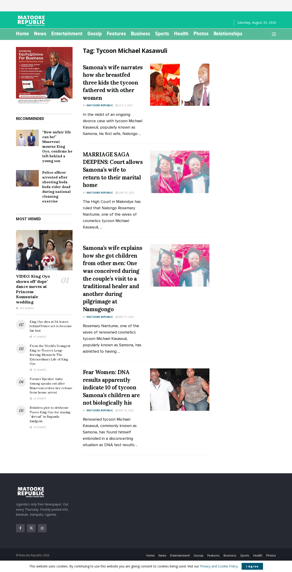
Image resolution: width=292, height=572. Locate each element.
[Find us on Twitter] (31, 528)
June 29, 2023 (125, 192)
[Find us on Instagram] (42, 528)
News (40, 33)
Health (181, 33)
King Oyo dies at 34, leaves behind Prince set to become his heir (51, 326)
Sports (162, 33)
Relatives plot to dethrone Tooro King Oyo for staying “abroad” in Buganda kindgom (50, 414)
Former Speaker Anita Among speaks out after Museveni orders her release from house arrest (51, 385)
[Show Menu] (274, 34)
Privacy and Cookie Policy (219, 566)
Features (116, 33)
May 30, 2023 (125, 410)
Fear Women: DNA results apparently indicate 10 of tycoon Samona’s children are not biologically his (111, 387)
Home (22, 33)
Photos (201, 33)
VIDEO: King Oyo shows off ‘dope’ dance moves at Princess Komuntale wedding (33, 289)
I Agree (252, 566)
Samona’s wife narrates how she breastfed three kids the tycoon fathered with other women (113, 82)
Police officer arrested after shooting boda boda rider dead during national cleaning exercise (56, 186)
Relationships (228, 33)
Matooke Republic (100, 105)
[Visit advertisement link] (44, 75)
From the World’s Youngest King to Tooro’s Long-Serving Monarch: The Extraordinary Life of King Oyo (50, 355)
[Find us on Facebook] (20, 528)
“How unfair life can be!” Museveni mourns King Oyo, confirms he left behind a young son (57, 146)
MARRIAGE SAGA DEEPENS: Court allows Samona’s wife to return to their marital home (113, 170)
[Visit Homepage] (32, 21)
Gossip (94, 33)
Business (140, 33)
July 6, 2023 (125, 105)
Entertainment (66, 33)
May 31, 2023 (125, 316)
